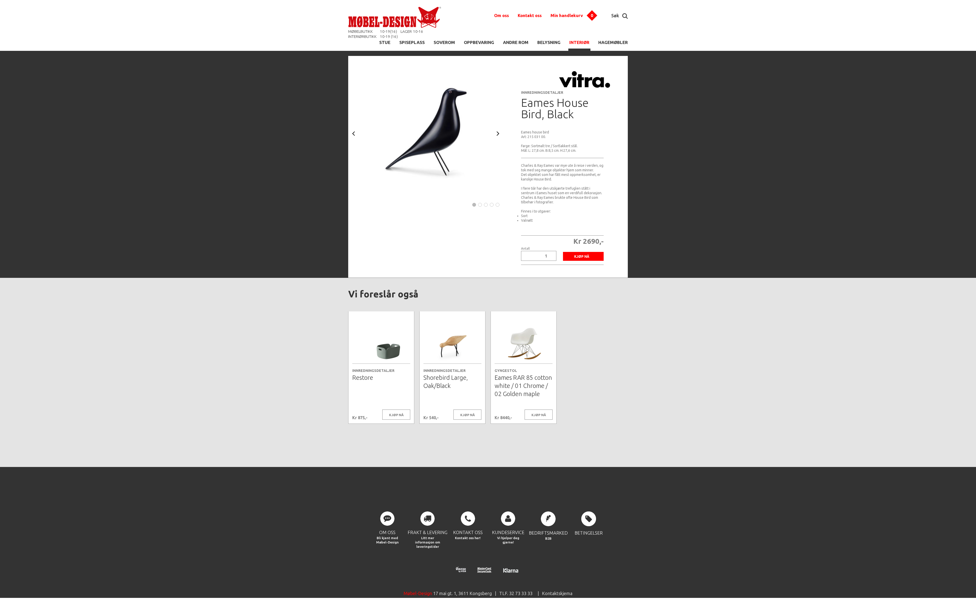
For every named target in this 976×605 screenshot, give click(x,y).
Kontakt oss (530, 15)
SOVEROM (444, 42)
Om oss (501, 15)
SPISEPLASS (412, 42)
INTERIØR (579, 42)
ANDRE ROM (515, 42)
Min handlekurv (567, 15)
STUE (384, 42)
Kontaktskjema (557, 593)
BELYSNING (548, 42)
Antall (525, 248)
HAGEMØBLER (613, 42)
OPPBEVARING (479, 42)
